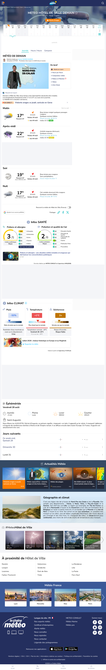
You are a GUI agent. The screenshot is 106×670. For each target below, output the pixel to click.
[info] (25, 303)
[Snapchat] (95, 627)
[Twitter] (100, 622)
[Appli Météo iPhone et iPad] (56, 649)
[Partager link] (58, 212)
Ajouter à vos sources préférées (15, 212)
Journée (25, 50)
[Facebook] (95, 622)
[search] (102, 3)
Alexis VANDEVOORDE (25, 59)
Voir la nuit (65, 108)
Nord (21, 7)
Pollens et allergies (16, 227)
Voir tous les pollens (26, 247)
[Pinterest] (95, 633)
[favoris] (76, 12)
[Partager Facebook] (63, 212)
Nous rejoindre (40, 635)
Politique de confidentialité (72, 656)
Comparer (48, 50)
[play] (10, 256)
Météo (3, 7)
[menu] (3, 3)
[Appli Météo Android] (71, 649)
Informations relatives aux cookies (51, 656)
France (7, 7)
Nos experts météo (42, 621)
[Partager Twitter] (67, 212)
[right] (102, 476)
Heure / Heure (36, 50)
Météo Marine (71, 621)
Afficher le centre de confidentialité (54, 659)
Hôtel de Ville (27, 7)
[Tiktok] (100, 633)
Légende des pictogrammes (46, 642)
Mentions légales (13, 656)
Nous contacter (40, 639)
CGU (22, 656)
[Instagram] (100, 627)
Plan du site (35, 656)
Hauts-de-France (15, 7)
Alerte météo (39, 628)
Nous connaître (40, 632)
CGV (27, 656)
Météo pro (70, 625)
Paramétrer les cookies (90, 656)
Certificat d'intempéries (43, 625)
